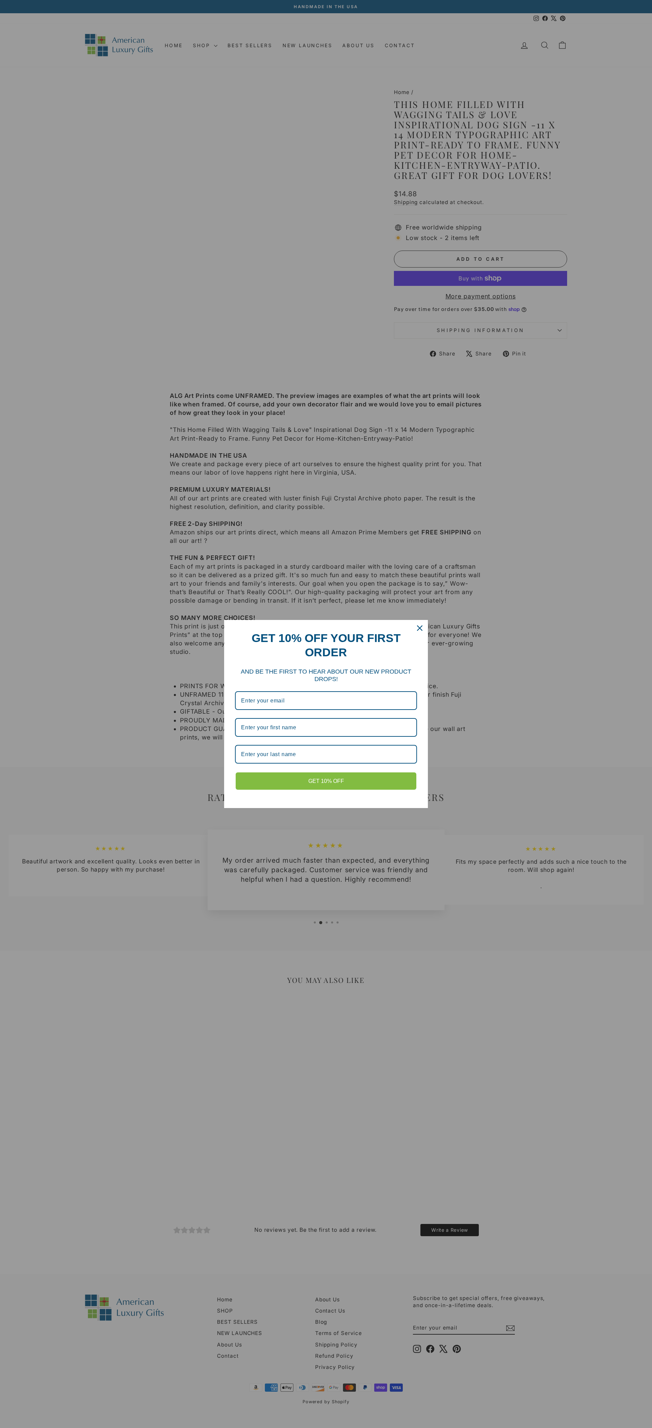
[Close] (420, 628)
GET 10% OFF (326, 781)
